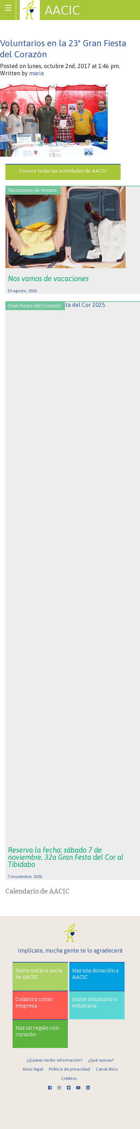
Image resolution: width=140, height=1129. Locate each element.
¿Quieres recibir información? (54, 1060)
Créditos (69, 1078)
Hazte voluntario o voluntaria (94, 1002)
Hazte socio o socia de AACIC (38, 974)
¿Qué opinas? (100, 1060)
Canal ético (107, 1069)
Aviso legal (33, 1069)
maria (36, 73)
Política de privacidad (69, 1069)
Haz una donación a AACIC (95, 974)
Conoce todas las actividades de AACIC (63, 171)
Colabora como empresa (33, 1002)
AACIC (62, 10)
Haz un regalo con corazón (37, 1031)
